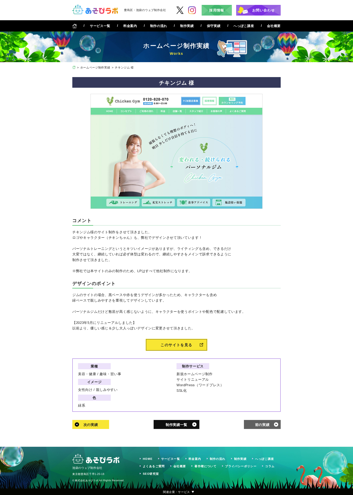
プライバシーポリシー (241, 466)
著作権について (205, 466)
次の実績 (91, 425)
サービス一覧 (100, 26)
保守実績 (214, 26)
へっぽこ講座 (243, 26)
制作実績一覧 (176, 425)
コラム (270, 466)
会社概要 (274, 26)
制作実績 (187, 26)
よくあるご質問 (154, 466)
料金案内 (130, 26)
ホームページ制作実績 (95, 67)
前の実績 (262, 425)
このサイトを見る (176, 345)
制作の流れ (158, 26)
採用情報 (216, 10)
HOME (148, 458)
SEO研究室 (151, 473)
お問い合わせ (263, 10)
